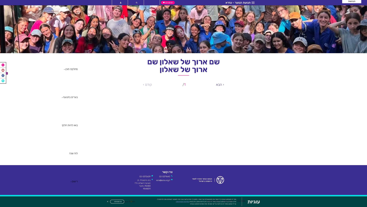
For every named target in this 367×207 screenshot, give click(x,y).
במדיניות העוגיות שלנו (182, 201)
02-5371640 (164, 176)
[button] (117, 202)
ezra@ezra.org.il (163, 180)
